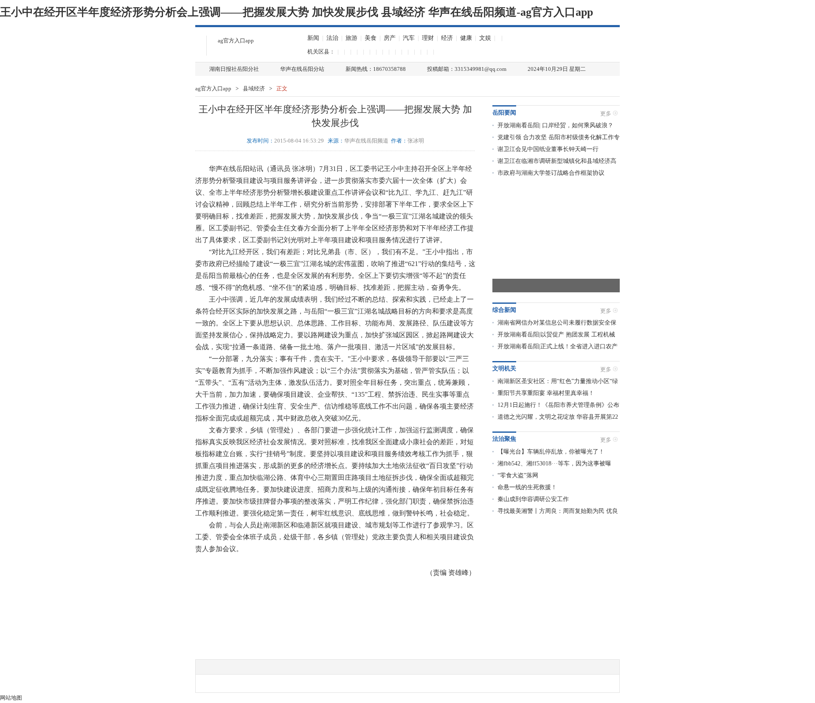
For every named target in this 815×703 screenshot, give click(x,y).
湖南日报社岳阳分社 (234, 69)
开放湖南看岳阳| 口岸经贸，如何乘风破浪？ (555, 125)
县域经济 (254, 88)
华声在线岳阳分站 (302, 69)
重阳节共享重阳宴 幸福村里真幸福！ (545, 393)
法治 (332, 38)
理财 (428, 38)
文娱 (485, 38)
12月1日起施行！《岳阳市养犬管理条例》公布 (558, 405)
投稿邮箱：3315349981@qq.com (466, 69)
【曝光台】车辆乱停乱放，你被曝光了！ (550, 451)
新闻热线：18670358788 (376, 69)
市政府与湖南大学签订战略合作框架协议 (550, 173)
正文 (281, 88)
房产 (390, 38)
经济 (447, 38)
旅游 (351, 38)
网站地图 (11, 698)
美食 (371, 38)
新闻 (313, 38)
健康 (466, 38)
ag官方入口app (236, 40)
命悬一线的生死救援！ (527, 487)
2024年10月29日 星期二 (557, 69)
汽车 (409, 38)
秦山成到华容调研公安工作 (533, 499)
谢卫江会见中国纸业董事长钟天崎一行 (548, 149)
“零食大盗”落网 (517, 475)
